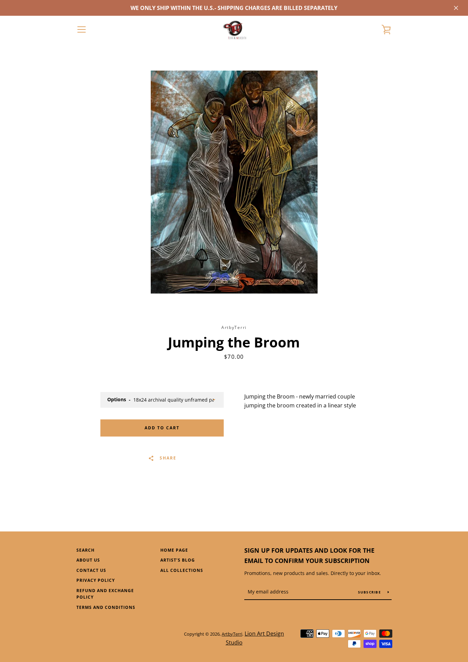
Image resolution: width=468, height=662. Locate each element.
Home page (174, 550)
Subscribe (370, 592)
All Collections (181, 570)
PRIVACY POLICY (95, 580)
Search (85, 550)
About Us (88, 560)
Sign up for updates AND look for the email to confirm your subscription (309, 555)
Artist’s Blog (177, 560)
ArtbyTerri (232, 634)
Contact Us (91, 570)
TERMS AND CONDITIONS (105, 607)
